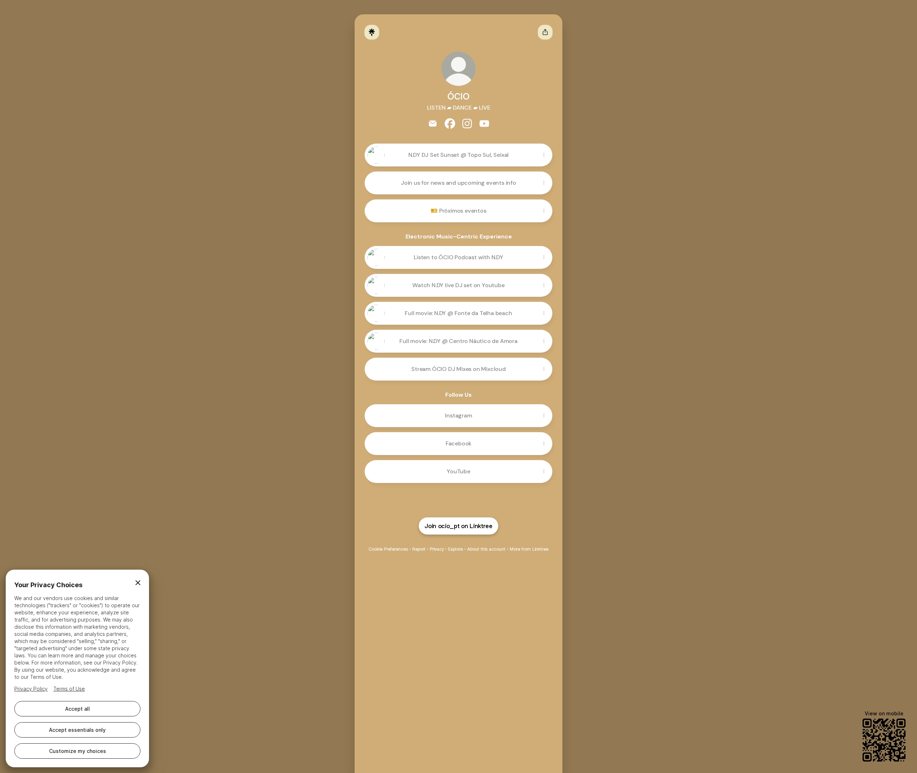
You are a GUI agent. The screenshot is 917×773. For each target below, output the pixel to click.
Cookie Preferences (388, 549)
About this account (486, 549)
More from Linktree (529, 549)
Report (419, 549)
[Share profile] (545, 32)
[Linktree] (372, 32)
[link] (432, 123)
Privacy (437, 549)
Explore (455, 549)
